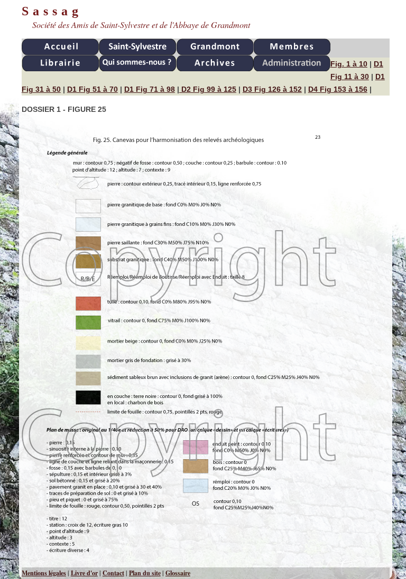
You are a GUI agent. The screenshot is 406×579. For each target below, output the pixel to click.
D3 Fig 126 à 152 (272, 89)
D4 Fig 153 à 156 (337, 89)
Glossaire (177, 572)
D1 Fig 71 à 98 (149, 89)
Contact (113, 572)
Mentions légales (44, 572)
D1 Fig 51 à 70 (92, 89)
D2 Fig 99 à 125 (207, 89)
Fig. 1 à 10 (348, 64)
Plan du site (145, 572)
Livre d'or (84, 572)
